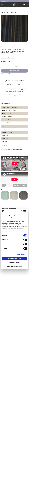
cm (11, 89)
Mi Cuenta (27, 4)
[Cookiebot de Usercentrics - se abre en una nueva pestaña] (21, 211)
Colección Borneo (5, 46)
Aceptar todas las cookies (14, 258)
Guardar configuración (14, 262)
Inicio (2, 9)
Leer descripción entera (7, 58)
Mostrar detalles (20, 254)
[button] (12, 43)
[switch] (25, 240)
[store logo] (14, 4)
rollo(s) (17, 66)
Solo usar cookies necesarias (14, 266)
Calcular (15, 95)
